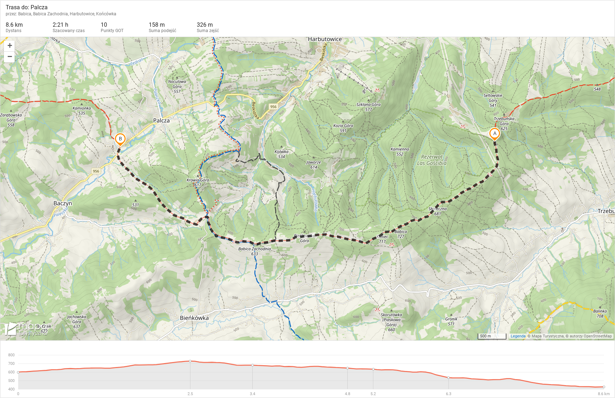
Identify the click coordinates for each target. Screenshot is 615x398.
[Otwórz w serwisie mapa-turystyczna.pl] (25, 330)
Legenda (518, 336)
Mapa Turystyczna (548, 336)
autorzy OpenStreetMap (591, 336)
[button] (9, 46)
